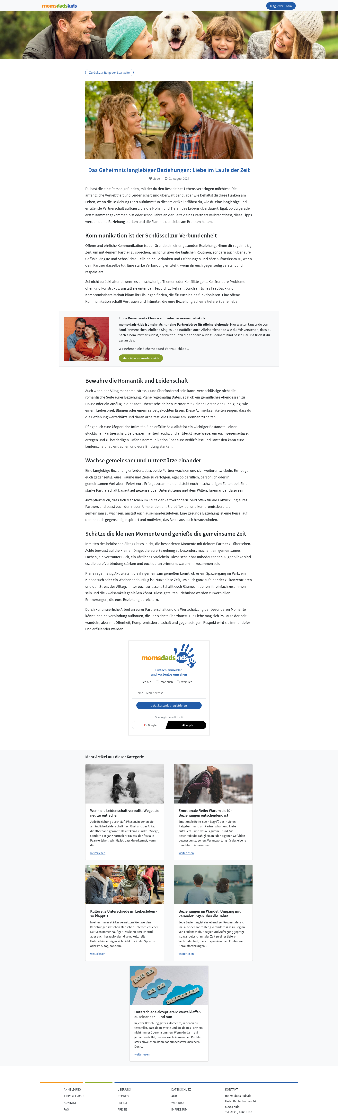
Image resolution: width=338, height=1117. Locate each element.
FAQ (66, 1109)
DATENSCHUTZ (181, 1089)
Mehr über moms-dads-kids (141, 358)
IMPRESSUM (179, 1109)
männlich (167, 682)
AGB (174, 1096)
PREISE (122, 1109)
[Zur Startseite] (59, 5)
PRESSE (123, 1103)
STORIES (123, 1096)
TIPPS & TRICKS (74, 1096)
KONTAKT (70, 1103)
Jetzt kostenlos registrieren (169, 705)
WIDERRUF (178, 1103)
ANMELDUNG (72, 1089)
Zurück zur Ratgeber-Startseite (109, 72)
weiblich (186, 682)
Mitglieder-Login (281, 6)
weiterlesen (97, 853)
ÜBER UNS (124, 1089)
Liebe (156, 178)
